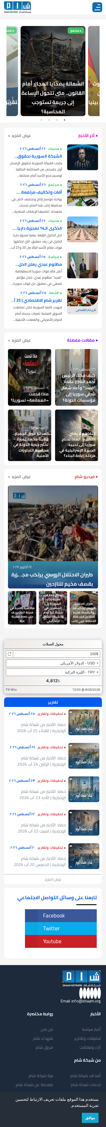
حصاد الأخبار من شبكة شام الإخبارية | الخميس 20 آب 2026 (40, 861)
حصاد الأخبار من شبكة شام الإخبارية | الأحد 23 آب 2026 (43, 794)
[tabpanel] (53, 71)
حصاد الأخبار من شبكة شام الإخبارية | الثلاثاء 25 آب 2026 (41, 727)
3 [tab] (49, 120)
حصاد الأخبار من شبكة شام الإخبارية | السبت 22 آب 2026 (42, 828)
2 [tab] (56, 120)
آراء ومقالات (90, 1047)
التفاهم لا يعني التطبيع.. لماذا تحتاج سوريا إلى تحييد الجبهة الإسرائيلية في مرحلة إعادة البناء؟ (77, 444)
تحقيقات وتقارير (87, 1038)
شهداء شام (43, 1038)
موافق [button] (90, 1118)
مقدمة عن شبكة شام (34, 1084)
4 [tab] (41, 120)
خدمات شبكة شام (86, 1084)
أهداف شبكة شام (85, 1075)
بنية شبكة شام (41, 1075)
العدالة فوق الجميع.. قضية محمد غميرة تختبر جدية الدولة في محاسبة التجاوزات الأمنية (31, 444)
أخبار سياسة (91, 1029)
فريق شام (44, 1047)
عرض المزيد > (19, 135)
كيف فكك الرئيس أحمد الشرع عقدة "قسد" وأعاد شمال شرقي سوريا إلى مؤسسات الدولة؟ (77, 387)
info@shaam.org (86, 1001)
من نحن (46, 1029)
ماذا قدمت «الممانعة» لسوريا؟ (30, 397)
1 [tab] (64, 120)
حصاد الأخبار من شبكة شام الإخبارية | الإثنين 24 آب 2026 (41, 761)
